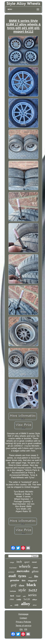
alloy (25, 603)
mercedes (23, 571)
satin (24, 596)
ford (12, 596)
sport (27, 562)
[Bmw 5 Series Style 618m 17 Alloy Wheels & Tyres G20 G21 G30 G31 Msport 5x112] (23, 51)
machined (12, 568)
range (12, 562)
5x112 (32, 590)
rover (34, 562)
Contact (23, 618)
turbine (13, 591)
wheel (35, 568)
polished (11, 572)
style (22, 590)
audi (12, 576)
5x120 (27, 599)
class (21, 585)
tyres (22, 576)
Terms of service (23, 625)
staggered (32, 580)
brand (18, 596)
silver (35, 605)
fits (36, 576)
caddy (18, 599)
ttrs (23, 580)
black (31, 585)
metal (30, 577)
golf (13, 585)
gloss (35, 571)
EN (21, 629)
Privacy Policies (23, 622)
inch (19, 561)
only (16, 605)
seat (11, 605)
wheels (24, 566)
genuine (14, 580)
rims (12, 599)
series (32, 595)
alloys (34, 600)
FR (25, 629)
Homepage (23, 614)
